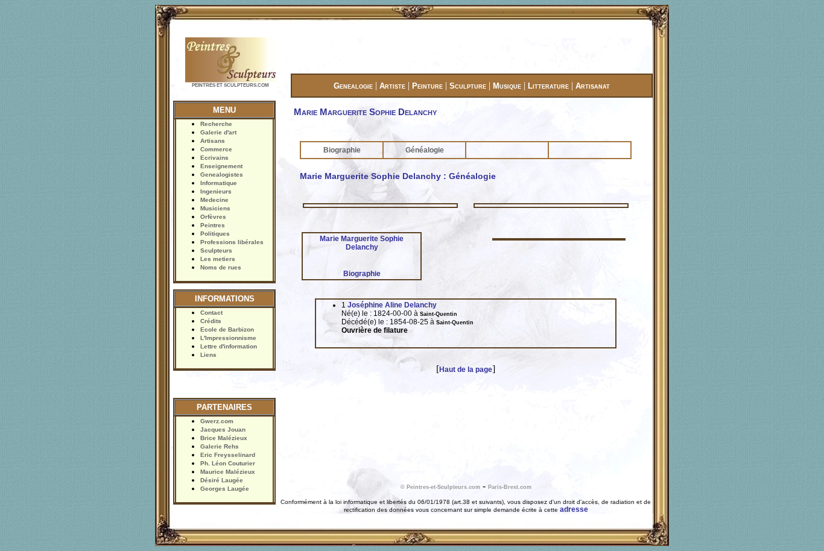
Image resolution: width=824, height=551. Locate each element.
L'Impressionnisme (228, 338)
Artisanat (592, 85)
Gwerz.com (216, 421)
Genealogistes (221, 174)
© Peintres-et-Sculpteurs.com (440, 487)
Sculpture (467, 85)
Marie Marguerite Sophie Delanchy (362, 243)
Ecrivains (214, 157)
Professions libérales (232, 242)
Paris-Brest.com (509, 487)
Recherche (216, 124)
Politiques (215, 233)
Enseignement (221, 166)
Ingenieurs (216, 191)
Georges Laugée (224, 488)
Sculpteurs (216, 250)
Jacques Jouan (223, 429)
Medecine (214, 200)
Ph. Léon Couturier (227, 463)
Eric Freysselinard (227, 455)
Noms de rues (220, 267)
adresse (574, 509)
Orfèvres (213, 216)
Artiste (392, 85)
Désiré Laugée (221, 480)
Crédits (210, 321)
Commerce (216, 149)
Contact (211, 312)
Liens (208, 354)
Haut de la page (465, 369)
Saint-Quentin (438, 314)
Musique (507, 85)
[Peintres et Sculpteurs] (230, 81)
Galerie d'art (218, 132)
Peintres (212, 225)
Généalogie (424, 150)
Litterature (548, 85)
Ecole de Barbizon (227, 329)
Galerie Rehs (219, 446)
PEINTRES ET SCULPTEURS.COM (230, 85)
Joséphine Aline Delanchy (392, 305)
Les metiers (217, 259)
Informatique (218, 183)
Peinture (427, 85)
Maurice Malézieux (227, 471)
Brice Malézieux (223, 438)
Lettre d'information (228, 346)
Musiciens (215, 208)
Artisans (212, 140)
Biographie (342, 150)
